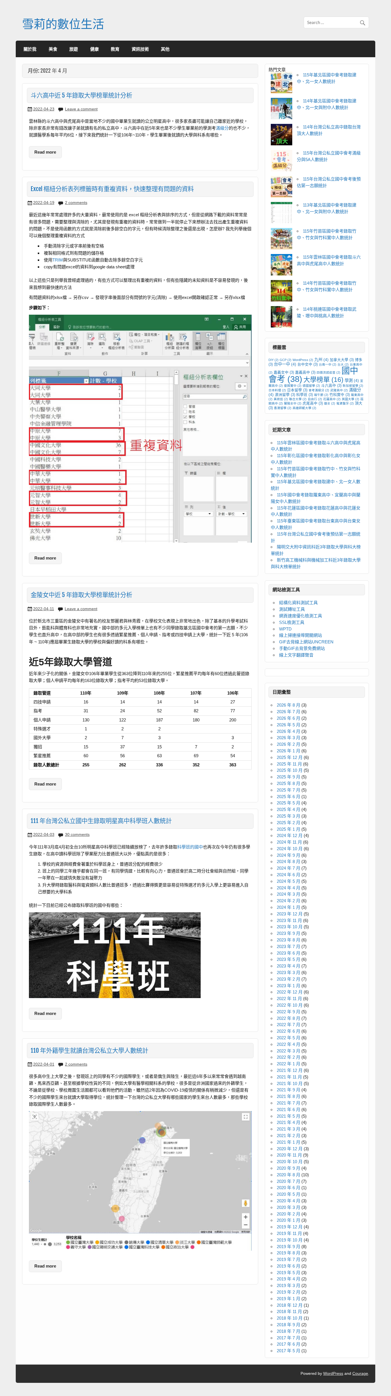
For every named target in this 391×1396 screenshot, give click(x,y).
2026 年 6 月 (288, 718)
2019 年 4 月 (288, 1278)
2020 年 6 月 (288, 1187)
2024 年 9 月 (288, 855)
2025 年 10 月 (290, 770)
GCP (285, 360)
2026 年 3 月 (288, 737)
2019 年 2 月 (288, 1292)
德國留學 (311, 385)
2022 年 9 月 (288, 1011)
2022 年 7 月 (288, 1024)
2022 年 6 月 (288, 1031)
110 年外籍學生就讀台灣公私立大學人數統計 (89, 1050)
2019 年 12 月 (290, 1226)
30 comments (77, 834)
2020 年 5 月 (288, 1194)
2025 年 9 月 (288, 776)
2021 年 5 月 (288, 1116)
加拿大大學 (342, 360)
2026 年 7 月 (288, 711)
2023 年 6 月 (288, 953)
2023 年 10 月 (290, 926)
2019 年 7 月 (288, 1259)
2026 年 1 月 (288, 750)
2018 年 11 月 (289, 1311)
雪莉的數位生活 (63, 24)
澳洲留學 (285, 395)
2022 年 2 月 (288, 1057)
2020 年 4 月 (288, 1200)
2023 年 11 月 (289, 920)
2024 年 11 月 (289, 842)
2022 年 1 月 (288, 1063)
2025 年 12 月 (290, 757)
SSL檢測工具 (291, 622)
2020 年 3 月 (288, 1207)
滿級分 (222, 128)
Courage (360, 1373)
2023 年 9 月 (288, 933)
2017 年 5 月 (288, 1350)
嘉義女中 (284, 372)
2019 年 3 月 (288, 1285)
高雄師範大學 (304, 408)
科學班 (304, 395)
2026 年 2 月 (288, 744)
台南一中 (327, 364)
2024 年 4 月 (288, 887)
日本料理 (277, 390)
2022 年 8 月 (288, 1018)
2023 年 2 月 (288, 979)
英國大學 (350, 399)
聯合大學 (298, 399)
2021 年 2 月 (288, 1135)
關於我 (29, 48)
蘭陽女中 (292, 403)
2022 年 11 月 (289, 998)
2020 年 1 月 (288, 1220)
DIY (273, 360)
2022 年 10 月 (290, 1005)
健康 (94, 48)
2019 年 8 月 (288, 1252)
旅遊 (73, 48)
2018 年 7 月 (288, 1331)
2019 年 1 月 (288, 1298)
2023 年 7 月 (288, 946)
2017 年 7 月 (288, 1337)
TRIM (57, 259)
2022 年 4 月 (288, 1044)
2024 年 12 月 (290, 835)
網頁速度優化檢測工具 (300, 615)
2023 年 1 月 (288, 985)
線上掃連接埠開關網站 (300, 635)
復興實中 (292, 385)
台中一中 (285, 364)
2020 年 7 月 (288, 1181)
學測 (352, 380)
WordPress (303, 360)
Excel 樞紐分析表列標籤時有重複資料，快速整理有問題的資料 (112, 189)
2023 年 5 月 (288, 959)
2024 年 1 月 (288, 907)
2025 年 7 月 (288, 790)
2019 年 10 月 (290, 1240)
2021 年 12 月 (290, 1070)
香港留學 (282, 408)
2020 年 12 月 (290, 1148)
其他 (165, 48)
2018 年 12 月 (290, 1305)
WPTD (285, 628)
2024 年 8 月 (288, 861)
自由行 (315, 399)
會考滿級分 (319, 390)
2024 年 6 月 (288, 874)
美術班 (281, 399)
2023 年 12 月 (290, 913)
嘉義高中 (305, 372)
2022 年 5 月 (288, 1037)
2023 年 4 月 (288, 965)
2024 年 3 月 (288, 894)
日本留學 (297, 390)
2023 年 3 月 (288, 972)
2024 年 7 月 (288, 868)
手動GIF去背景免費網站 (302, 648)
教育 (115, 48)
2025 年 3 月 (288, 816)
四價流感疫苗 (328, 372)
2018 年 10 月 (290, 1318)
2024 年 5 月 (288, 881)
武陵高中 (339, 390)
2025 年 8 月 (288, 783)
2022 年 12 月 (290, 992)
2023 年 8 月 (288, 939)
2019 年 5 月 (288, 1272)
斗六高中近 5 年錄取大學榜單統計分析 (81, 95)
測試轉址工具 (292, 609)
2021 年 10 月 (290, 1083)
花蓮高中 (332, 399)
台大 (343, 364)
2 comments (76, 202)
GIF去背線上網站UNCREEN (306, 641)
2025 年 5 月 (288, 802)
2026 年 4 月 (288, 731)
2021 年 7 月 (288, 1102)
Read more (45, 152)
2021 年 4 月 (288, 1122)
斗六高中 (331, 386)
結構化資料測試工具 (298, 602)
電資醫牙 (345, 403)
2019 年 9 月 (288, 1246)
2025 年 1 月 (288, 829)
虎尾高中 (313, 403)
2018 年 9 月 (288, 1324)
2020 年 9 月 (288, 1168)
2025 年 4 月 (288, 809)
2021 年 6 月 (288, 1109)
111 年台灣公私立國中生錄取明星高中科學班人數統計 (101, 820)
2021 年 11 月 (289, 1076)
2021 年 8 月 (288, 1096)
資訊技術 (140, 48)
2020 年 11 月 (289, 1155)
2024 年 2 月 (288, 900)
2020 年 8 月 (288, 1174)
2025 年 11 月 (289, 764)
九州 (321, 359)
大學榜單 (323, 379)
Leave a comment (81, 109)
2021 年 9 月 (288, 1089)
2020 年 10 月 (290, 1161)
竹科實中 (339, 395)
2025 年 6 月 (288, 796)
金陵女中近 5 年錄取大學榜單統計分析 (81, 594)
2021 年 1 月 (288, 1142)
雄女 (329, 403)
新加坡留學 (353, 385)
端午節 (321, 394)
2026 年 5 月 (288, 724)
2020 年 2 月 (288, 1213)
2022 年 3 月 (288, 1050)
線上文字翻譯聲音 (296, 655)
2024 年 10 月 (290, 848)
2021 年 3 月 (288, 1129)
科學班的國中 (190, 846)
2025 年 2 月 (288, 822)
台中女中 (307, 364)
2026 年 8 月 (288, 705)
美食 (53, 48)
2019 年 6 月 (288, 1266)
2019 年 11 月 (289, 1233)
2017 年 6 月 (288, 1344)
